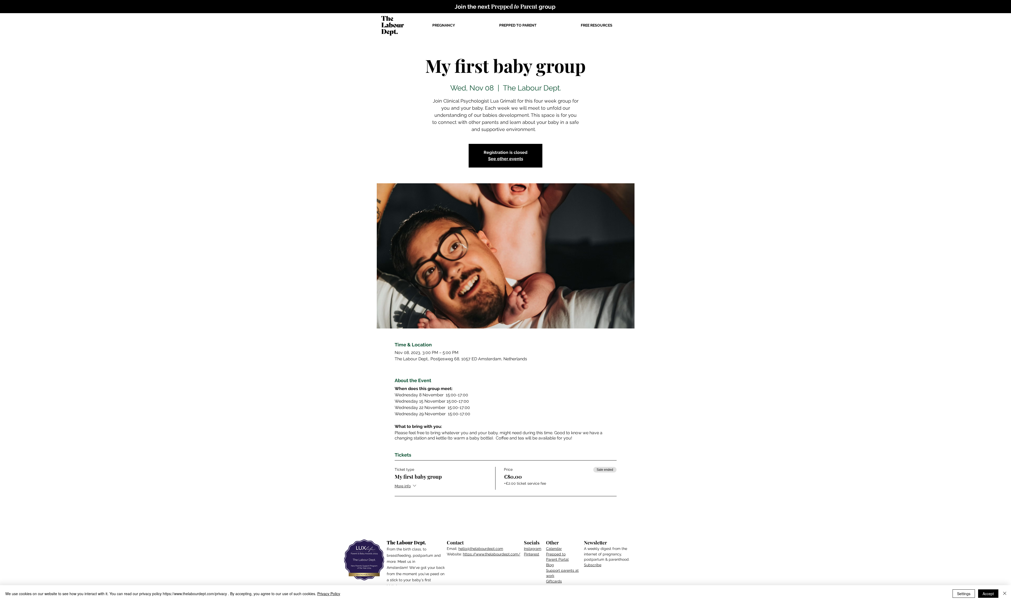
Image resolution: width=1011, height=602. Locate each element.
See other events (505, 158)
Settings (963, 593)
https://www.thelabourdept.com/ (491, 554)
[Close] (1005, 593)
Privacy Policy (328, 593)
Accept (988, 593)
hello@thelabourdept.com (480, 549)
